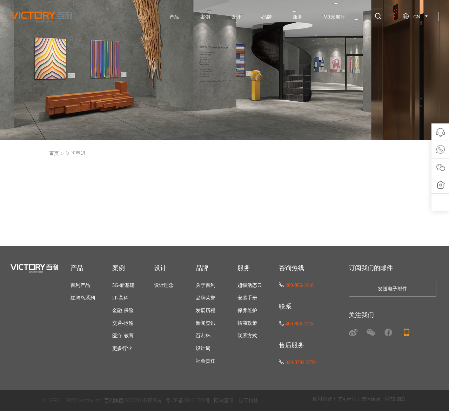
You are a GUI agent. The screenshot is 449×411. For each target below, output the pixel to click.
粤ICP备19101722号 (188, 400)
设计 (236, 17)
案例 (205, 17)
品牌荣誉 (205, 298)
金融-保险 (123, 310)
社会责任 (205, 361)
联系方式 (247, 335)
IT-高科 (120, 298)
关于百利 (205, 285)
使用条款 (322, 398)
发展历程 (205, 310)
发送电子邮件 (392, 288)
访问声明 (75, 153)
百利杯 (203, 335)
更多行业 (122, 348)
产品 (174, 17)
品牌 (267, 17)
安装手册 (247, 298)
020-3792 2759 (301, 362)
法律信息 (371, 398)
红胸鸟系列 (83, 298)
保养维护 (247, 310)
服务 (298, 17)
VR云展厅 (334, 17)
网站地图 (395, 398)
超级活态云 (249, 285)
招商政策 (247, 323)
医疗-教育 (123, 335)
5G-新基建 (123, 285)
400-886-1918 (300, 285)
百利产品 (80, 285)
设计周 (203, 348)
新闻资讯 (205, 323)
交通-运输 (123, 323)
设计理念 (164, 285)
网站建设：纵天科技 (236, 400)
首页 (54, 153)
